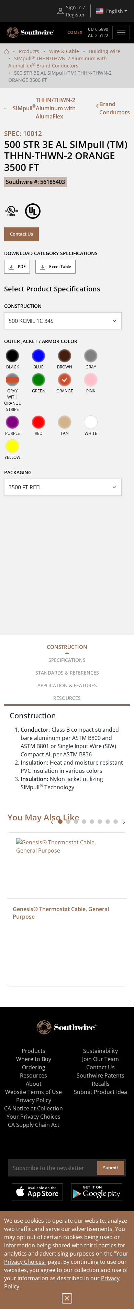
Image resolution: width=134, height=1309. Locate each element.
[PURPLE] (12, 422)
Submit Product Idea (100, 1092)
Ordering (33, 1067)
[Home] (6, 51)
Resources (33, 1075)
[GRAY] (90, 356)
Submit (110, 1168)
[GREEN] (38, 380)
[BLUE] (38, 356)
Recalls (101, 1083)
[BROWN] (64, 356)
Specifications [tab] (67, 660)
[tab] (60, 821)
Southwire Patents (100, 1075)
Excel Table (59, 266)
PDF (21, 266)
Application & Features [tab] (67, 685)
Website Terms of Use (33, 1092)
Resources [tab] (67, 698)
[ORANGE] (64, 380)
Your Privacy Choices (33, 1116)
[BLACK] (12, 356)
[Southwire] (31, 32)
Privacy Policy (33, 1100)
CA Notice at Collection (33, 1108)
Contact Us (21, 234)
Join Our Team (100, 1059)
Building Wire (104, 51)
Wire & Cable (64, 51)
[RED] (38, 422)
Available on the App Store (37, 1191)
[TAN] (64, 422)
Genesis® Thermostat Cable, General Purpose (61, 912)
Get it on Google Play (96, 1191)
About (34, 1083)
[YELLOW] (12, 446)
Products (29, 51)
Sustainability (100, 1051)
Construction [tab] (67, 646)
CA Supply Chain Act (33, 1125)
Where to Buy (33, 1059)
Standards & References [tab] (67, 672)
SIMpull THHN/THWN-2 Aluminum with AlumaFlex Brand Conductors (71, 108)
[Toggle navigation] (121, 32)
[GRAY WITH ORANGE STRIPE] (12, 380)
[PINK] (90, 380)
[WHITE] (90, 422)
